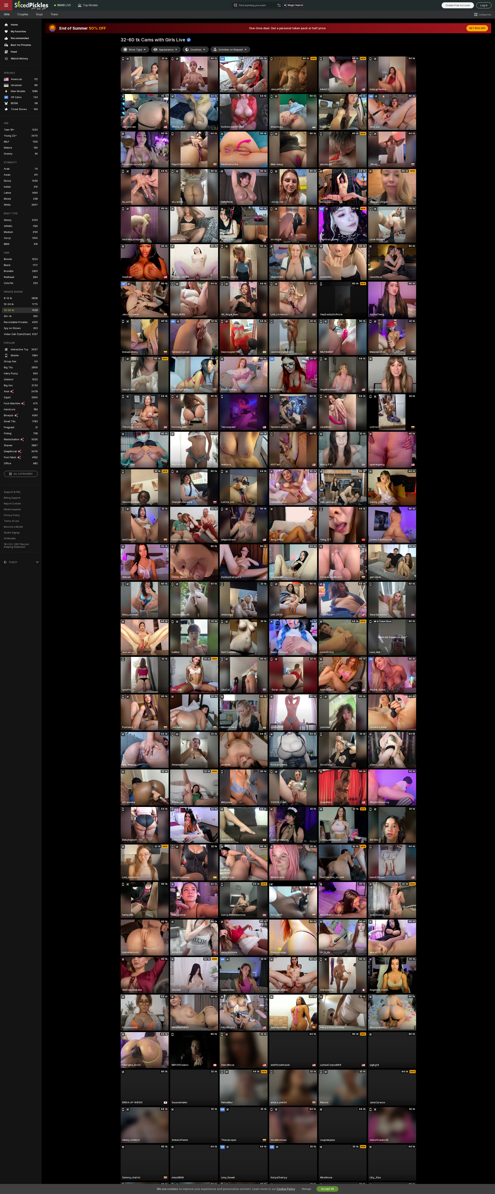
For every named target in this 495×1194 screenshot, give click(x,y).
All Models (10, 538)
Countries (195, 49)
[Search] (279, 5)
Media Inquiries (12, 509)
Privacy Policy (12, 515)
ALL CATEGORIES (23, 474)
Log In (483, 5)
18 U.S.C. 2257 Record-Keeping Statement (17, 545)
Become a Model (13, 527)
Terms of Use (11, 521)
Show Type (135, 49)
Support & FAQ (12, 492)
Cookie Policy (286, 1189)
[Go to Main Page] (31, 5)
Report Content (12, 503)
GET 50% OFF (477, 28)
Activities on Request (230, 49)
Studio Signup (12, 532)
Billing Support (12, 498)
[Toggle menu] (6, 5)
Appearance (166, 49)
